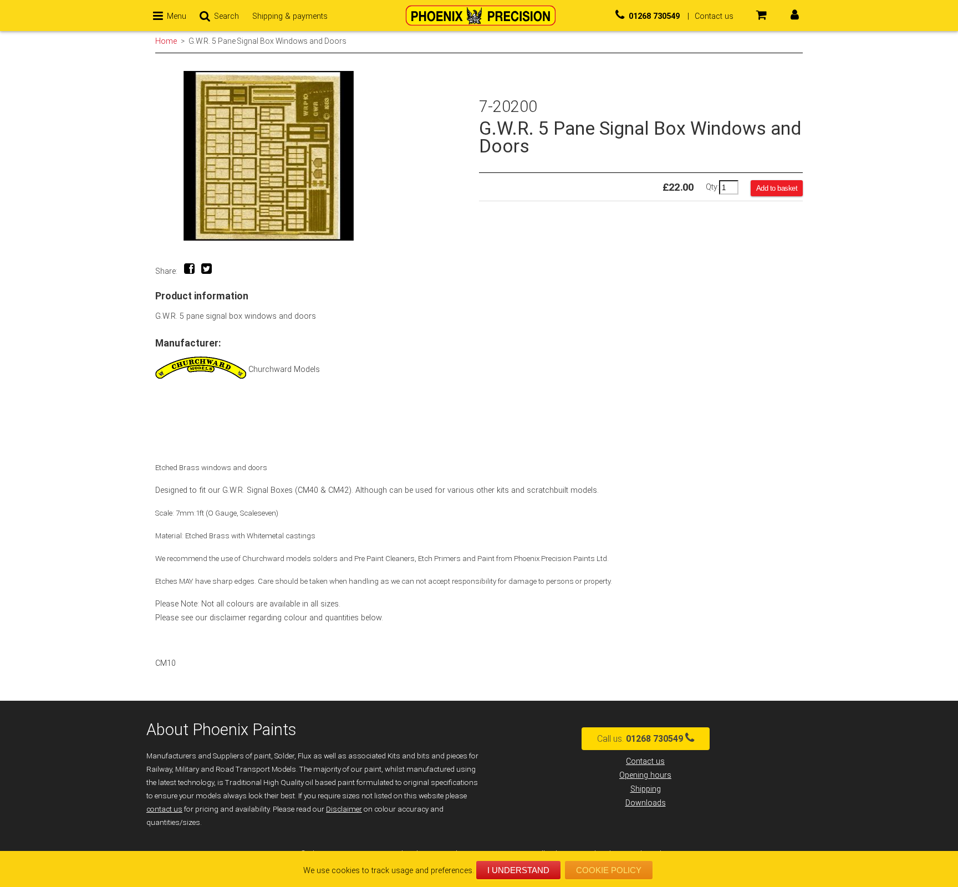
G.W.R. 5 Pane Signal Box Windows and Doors (267, 41)
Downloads (645, 803)
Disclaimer (344, 809)
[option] (317, 156)
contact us (164, 809)
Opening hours (645, 775)
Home (166, 41)
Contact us (645, 761)
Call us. (640, 738)
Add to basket (777, 188)
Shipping (645, 789)
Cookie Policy (608, 870)
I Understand (518, 870)
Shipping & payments (290, 16)
